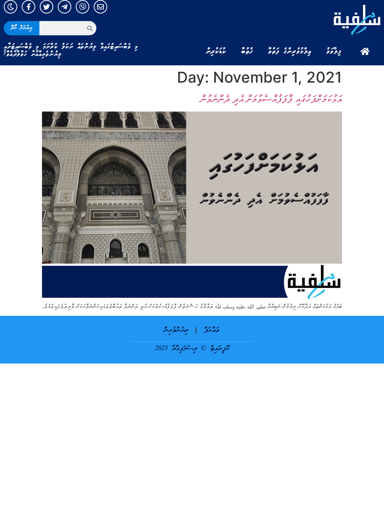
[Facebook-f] (28, 7)
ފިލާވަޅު (333, 51)
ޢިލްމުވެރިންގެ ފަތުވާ (289, 51)
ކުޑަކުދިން (216, 51)
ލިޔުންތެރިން (176, 330)
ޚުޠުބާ (247, 51)
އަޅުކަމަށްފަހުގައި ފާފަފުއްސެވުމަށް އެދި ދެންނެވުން (271, 98)
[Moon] (10, 7)
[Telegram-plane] (64, 7)
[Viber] (82, 7)
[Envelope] (100, 7)
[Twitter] (46, 7)
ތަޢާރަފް (211, 330)
